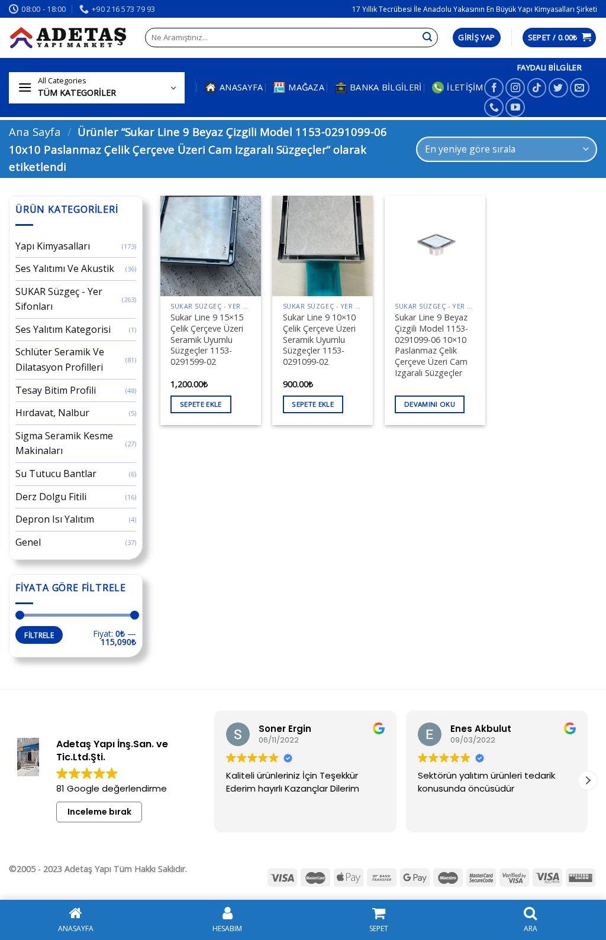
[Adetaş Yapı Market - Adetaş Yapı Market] (68, 38)
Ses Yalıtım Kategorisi (63, 329)
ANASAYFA (241, 87)
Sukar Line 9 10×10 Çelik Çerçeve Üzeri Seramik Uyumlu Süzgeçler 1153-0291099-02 (319, 339)
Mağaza (306, 87)
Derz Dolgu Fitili (50, 496)
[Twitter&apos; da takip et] (558, 88)
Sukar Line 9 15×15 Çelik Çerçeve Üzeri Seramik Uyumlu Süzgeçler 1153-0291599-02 (206, 339)
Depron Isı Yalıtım (54, 519)
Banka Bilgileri (385, 87)
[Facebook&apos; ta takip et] (494, 88)
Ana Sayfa (35, 131)
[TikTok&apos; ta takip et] (537, 88)
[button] (588, 780)
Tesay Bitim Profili (55, 390)
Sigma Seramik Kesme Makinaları (64, 443)
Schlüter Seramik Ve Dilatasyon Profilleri (59, 359)
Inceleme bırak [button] (99, 812)
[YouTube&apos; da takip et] (515, 107)
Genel (28, 542)
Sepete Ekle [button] (201, 404)
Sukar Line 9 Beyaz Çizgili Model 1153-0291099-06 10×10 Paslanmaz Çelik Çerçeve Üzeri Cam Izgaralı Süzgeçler (431, 345)
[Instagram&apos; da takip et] (515, 88)
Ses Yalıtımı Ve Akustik (64, 268)
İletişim (465, 87)
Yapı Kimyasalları (52, 245)
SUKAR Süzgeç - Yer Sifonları (58, 299)
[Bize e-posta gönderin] (579, 88)
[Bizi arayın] (494, 107)
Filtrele (39, 635)
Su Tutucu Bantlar (55, 473)
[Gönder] (427, 38)
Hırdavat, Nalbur (52, 412)
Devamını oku (429, 404)
